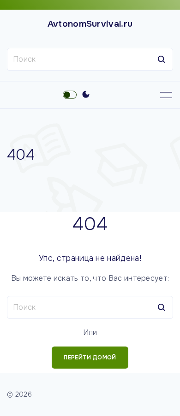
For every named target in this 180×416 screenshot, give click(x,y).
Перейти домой (90, 357)
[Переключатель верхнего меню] (166, 95)
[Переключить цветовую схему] (86, 95)
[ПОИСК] (161, 59)
